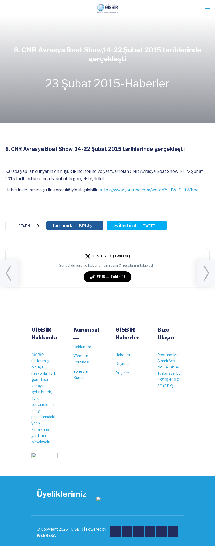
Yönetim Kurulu (80, 374)
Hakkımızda (83, 347)
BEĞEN (28, 226)
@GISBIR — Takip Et (107, 276)
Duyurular (123, 363)
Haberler (147, 83)
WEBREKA (46, 535)
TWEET (134, 225)
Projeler (122, 373)
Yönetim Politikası (81, 359)
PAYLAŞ (72, 225)
